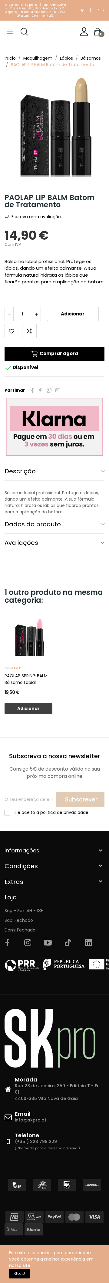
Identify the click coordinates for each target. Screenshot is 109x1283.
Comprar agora (59, 353)
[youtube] (48, 943)
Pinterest (41, 390)
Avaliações (21, 542)
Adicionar (72, 314)
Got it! (19, 1273)
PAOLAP (13, 667)
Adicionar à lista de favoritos (12, 331)
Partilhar (32, 390)
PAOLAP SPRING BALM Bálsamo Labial (26, 679)
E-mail (58, 390)
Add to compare (29, 331)
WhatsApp (49, 390)
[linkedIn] (88, 943)
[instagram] (27, 943)
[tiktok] (68, 943)
